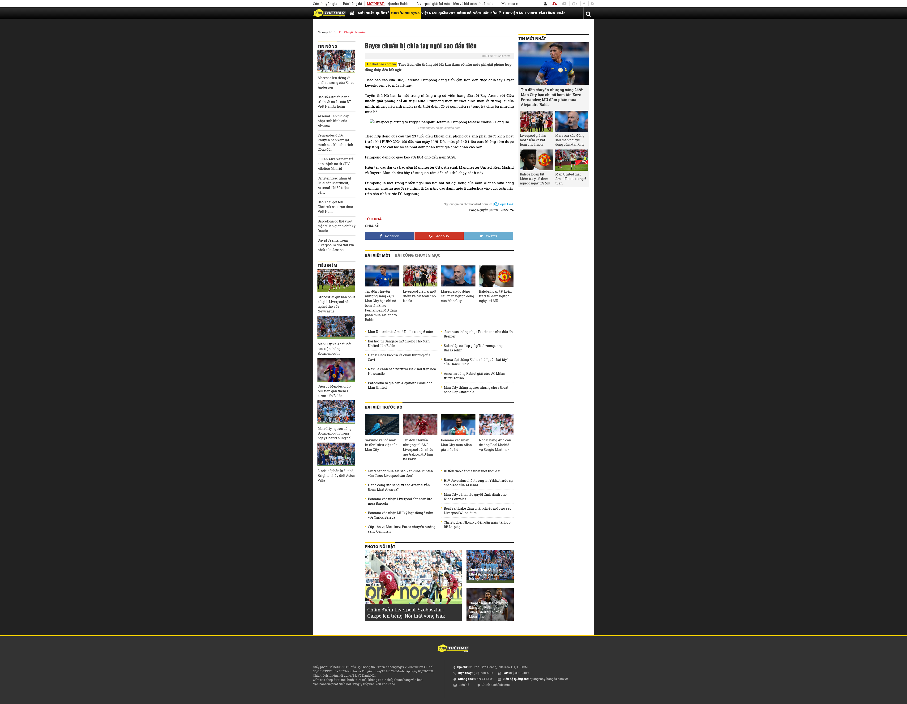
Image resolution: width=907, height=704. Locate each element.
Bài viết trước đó (383, 407)
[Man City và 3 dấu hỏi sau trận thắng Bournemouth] (336, 327)
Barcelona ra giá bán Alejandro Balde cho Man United (400, 385)
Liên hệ (463, 685)
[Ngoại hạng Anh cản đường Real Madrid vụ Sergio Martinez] (496, 424)
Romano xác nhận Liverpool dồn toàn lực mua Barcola (400, 501)
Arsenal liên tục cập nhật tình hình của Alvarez (333, 121)
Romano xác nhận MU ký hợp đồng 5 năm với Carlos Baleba (400, 515)
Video (532, 13)
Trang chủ (325, 32)
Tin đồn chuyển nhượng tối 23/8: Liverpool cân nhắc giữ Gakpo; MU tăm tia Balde (418, 449)
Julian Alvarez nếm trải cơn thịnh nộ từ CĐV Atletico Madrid (336, 164)
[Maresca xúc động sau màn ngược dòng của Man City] (458, 276)
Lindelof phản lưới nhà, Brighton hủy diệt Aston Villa (336, 475)
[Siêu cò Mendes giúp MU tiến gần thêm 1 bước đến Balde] (336, 370)
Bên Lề (495, 13)
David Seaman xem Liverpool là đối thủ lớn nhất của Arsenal (336, 245)
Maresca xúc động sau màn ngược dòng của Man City (457, 296)
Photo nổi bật (380, 546)
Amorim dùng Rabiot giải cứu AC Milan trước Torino (474, 375)
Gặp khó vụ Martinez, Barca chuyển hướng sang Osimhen (401, 529)
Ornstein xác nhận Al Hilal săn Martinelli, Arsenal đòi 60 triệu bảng (334, 185)
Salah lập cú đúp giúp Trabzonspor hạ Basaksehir (473, 347)
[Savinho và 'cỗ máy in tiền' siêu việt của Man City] (382, 424)
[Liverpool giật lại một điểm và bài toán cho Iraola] (420, 276)
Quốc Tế (382, 13)
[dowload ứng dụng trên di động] (554, 3)
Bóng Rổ (464, 13)
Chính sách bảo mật (496, 685)
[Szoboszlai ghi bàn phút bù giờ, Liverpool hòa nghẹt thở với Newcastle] (336, 280)
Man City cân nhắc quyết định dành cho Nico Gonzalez (475, 496)
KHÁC (561, 13)
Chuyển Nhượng (405, 13)
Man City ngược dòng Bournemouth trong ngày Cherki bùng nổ (334, 433)
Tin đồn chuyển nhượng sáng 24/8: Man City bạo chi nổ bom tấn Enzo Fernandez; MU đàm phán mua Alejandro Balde (381, 305)
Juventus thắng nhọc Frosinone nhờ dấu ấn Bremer (478, 333)
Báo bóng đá (352, 3)
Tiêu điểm (327, 265)
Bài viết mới (377, 255)
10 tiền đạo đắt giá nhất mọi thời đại (472, 471)
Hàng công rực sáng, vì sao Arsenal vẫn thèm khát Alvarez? (399, 487)
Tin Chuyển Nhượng (353, 32)
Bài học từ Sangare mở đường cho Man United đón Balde (399, 343)
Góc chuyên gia (325, 3)
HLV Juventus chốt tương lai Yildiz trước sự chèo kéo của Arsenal (478, 482)
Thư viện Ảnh (514, 13)
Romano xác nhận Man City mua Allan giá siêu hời (456, 445)
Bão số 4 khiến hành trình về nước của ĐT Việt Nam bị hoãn (334, 102)
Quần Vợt (446, 13)
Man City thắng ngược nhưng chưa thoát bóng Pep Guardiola (476, 389)
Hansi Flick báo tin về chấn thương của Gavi (399, 357)
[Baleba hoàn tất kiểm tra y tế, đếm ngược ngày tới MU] (496, 276)
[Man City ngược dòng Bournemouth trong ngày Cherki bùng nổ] (336, 412)
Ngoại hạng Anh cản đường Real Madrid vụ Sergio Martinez (495, 445)
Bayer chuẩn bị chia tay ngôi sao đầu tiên (421, 45)
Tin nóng (327, 46)
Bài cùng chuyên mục (417, 255)
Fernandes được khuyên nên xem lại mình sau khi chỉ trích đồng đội (335, 142)
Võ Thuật (481, 13)
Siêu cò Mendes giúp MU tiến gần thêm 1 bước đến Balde (334, 391)
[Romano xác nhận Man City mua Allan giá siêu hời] (458, 424)
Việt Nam (429, 13)
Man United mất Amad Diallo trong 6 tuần (400, 331)
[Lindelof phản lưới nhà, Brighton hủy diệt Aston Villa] (336, 454)
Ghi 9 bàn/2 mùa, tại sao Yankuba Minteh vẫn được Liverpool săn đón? (400, 473)
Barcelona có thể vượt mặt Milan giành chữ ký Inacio (336, 226)
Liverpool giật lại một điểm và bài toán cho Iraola (431, 3)
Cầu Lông (547, 13)
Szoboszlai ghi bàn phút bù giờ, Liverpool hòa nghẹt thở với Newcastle (336, 304)
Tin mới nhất (532, 38)
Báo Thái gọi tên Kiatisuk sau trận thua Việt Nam (335, 207)
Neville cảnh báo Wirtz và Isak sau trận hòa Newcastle (402, 371)
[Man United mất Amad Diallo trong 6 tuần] (571, 160)
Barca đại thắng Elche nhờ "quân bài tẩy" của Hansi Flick (476, 361)
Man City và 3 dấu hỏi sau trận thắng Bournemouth (334, 349)
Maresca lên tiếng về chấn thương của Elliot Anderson (336, 83)
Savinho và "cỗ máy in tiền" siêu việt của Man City (381, 445)
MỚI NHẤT (366, 13)
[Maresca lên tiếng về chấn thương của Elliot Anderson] (336, 61)
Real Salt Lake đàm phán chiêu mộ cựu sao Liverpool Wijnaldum (477, 510)
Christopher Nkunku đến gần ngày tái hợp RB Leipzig (477, 524)
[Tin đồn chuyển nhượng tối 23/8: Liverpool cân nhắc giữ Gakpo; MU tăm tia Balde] (420, 424)
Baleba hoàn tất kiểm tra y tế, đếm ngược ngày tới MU (495, 296)
